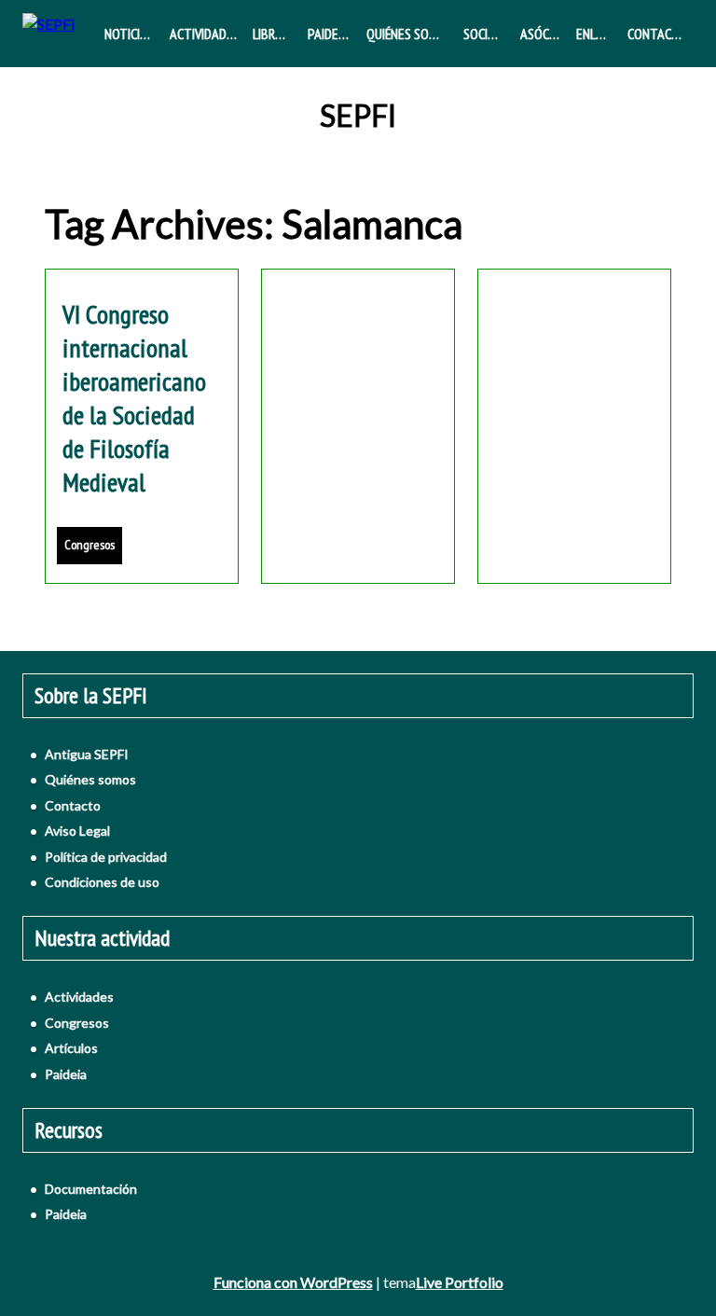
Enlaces (598, 33)
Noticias (129, 33)
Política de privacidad (106, 857)
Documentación (91, 1189)
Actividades (205, 33)
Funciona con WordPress (293, 1282)
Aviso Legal (77, 830)
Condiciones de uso (102, 882)
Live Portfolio (459, 1282)
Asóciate (544, 33)
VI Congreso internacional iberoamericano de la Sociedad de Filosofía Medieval (134, 398)
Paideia (328, 33)
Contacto (657, 33)
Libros (271, 33)
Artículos (71, 1048)
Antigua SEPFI (87, 754)
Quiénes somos (409, 33)
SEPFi (358, 115)
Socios (483, 33)
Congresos (89, 544)
